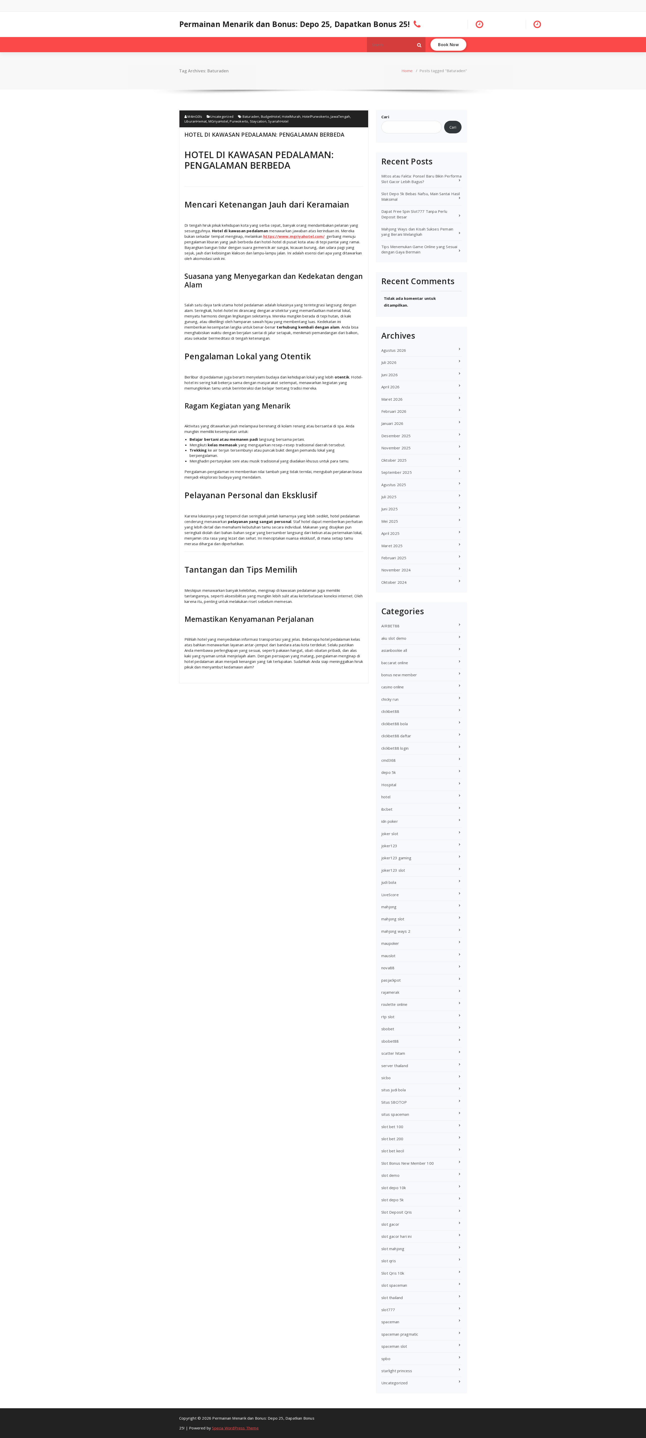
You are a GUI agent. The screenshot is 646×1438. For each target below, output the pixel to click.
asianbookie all (394, 650)
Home (407, 70)
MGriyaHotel (218, 121)
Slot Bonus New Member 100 (407, 1163)
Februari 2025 (394, 557)
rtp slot (388, 1016)
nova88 (387, 967)
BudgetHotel (270, 116)
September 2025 (396, 472)
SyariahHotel (278, 121)
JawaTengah (340, 116)
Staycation (258, 121)
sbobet (387, 1028)
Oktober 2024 (394, 582)
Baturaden (251, 116)
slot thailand (392, 1297)
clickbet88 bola (394, 723)
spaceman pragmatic (399, 1334)
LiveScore (390, 894)
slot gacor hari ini (396, 1236)
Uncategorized (221, 116)
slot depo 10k (393, 1187)
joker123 (389, 845)
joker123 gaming (396, 857)
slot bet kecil (392, 1150)
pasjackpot (391, 980)
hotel (385, 796)
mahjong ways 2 (395, 931)
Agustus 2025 (393, 484)
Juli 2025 (388, 496)
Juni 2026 (389, 374)
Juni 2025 (389, 508)
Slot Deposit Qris (396, 1212)
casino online (392, 686)
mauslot (388, 955)
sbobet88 (390, 1041)
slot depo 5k (392, 1199)
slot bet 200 (392, 1138)
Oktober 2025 (394, 460)
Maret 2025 (391, 545)
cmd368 (388, 760)
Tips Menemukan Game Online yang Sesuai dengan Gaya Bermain (419, 249)
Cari (385, 116)
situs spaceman (395, 1114)
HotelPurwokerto (315, 116)
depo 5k (388, 772)
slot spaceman (394, 1285)
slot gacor (390, 1224)
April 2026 (390, 386)
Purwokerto (239, 121)
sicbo (386, 1077)
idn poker (389, 821)
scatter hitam (393, 1053)
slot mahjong (392, 1248)
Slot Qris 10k (392, 1273)
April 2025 (390, 533)
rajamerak (390, 992)
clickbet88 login (395, 748)
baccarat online (394, 662)
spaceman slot (394, 1346)
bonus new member (399, 674)
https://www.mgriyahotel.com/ (294, 236)
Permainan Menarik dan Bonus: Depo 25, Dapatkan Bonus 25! (294, 24)
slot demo (390, 1175)
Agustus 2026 (393, 350)
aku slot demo (394, 638)
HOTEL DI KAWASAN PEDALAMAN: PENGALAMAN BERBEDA (264, 134)
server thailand (394, 1065)
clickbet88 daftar (396, 735)
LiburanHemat (195, 121)
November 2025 (396, 447)
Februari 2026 (394, 411)
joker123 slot (393, 870)
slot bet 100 (392, 1126)
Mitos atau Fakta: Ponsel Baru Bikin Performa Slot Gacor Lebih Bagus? (421, 178)
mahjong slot (392, 918)
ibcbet (386, 809)
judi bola (388, 882)
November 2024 (396, 569)
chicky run (389, 699)
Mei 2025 (389, 521)
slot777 (388, 1309)
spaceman (390, 1321)
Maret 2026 (391, 399)
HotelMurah (291, 116)
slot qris (388, 1260)
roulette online (394, 1004)
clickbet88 (390, 711)
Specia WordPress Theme (235, 1427)
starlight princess (396, 1370)
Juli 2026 (388, 362)
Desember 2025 (396, 435)
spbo (385, 1358)
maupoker (390, 943)
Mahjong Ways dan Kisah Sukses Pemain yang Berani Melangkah (417, 231)
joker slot (389, 833)
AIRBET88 (390, 625)
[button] (419, 45)
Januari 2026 (392, 423)
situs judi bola (393, 1089)
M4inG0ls (194, 116)
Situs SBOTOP (394, 1102)
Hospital (388, 784)
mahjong (388, 906)
